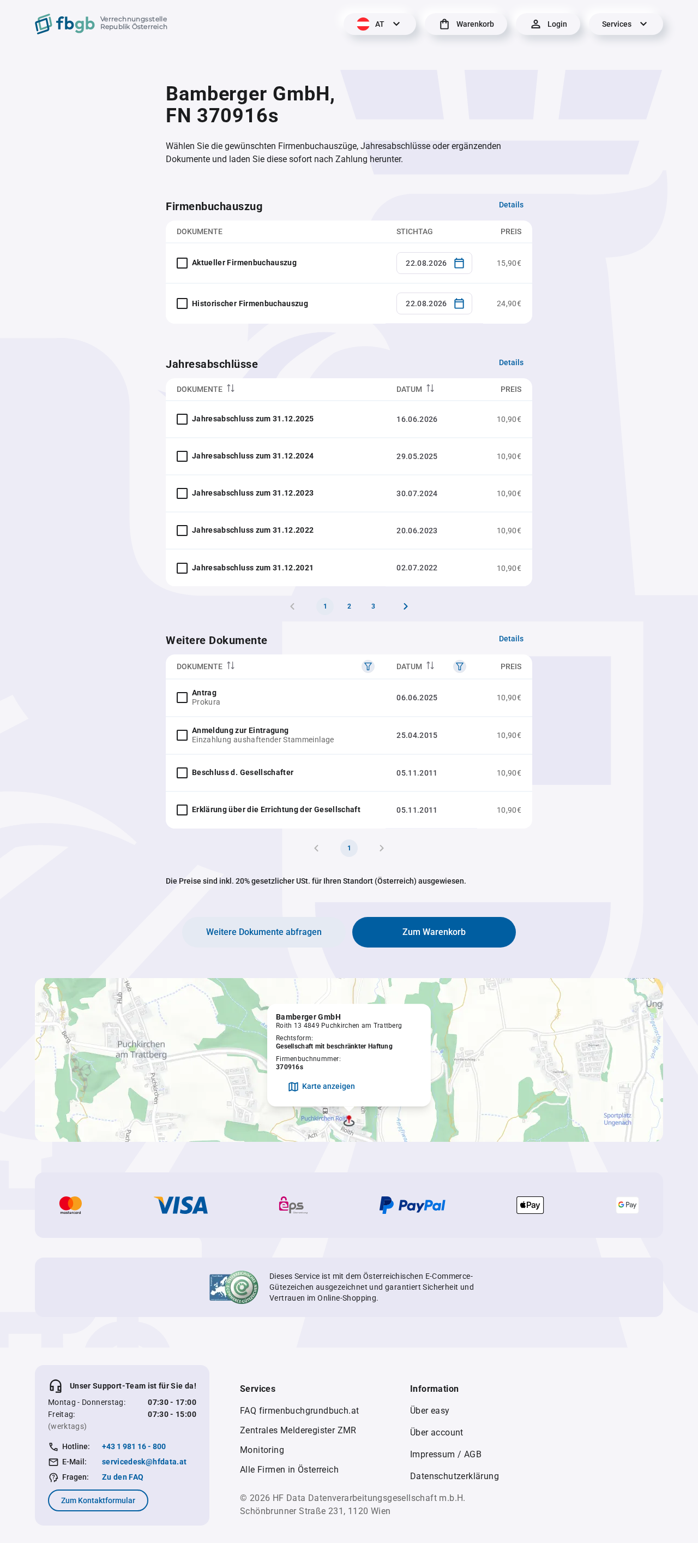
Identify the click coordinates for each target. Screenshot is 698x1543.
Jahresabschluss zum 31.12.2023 (253, 492)
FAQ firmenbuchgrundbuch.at (299, 1410)
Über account (437, 1432)
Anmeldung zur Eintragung (240, 730)
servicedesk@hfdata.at (144, 1461)
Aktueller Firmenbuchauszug (244, 262)
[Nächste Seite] (406, 606)
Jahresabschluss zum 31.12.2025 (253, 418)
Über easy (430, 1410)
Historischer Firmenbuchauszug (250, 303)
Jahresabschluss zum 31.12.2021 (253, 567)
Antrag (204, 692)
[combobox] (434, 263)
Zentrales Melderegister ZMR (298, 1430)
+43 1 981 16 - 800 (134, 1446)
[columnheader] (276, 389)
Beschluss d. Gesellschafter (242, 772)
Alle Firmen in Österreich (289, 1469)
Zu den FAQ (123, 1477)
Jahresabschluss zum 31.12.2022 (253, 530)
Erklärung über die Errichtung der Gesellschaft (276, 809)
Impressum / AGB (446, 1454)
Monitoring (262, 1450)
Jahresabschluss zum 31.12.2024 (253, 455)
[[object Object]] (368, 666)
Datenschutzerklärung (454, 1476)
